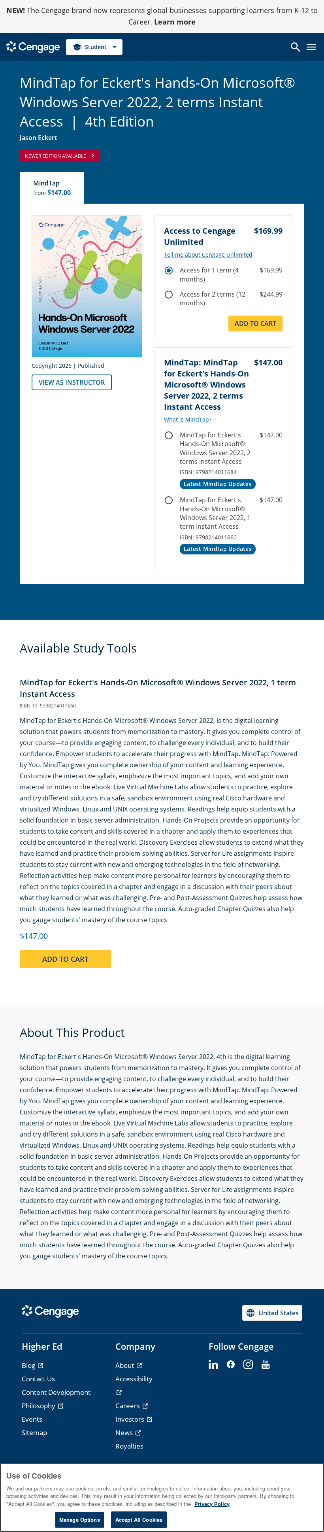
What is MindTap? (187, 419)
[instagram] (248, 1365)
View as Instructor (72, 382)
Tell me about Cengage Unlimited (208, 255)
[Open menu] (311, 47)
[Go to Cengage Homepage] (33, 46)
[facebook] (230, 1365)
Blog (29, 1365)
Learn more (175, 21)
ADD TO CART (65, 959)
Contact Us (38, 1378)
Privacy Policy (212, 1503)
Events (32, 1419)
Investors (130, 1419)
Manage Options (79, 1519)
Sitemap (34, 1432)
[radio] (168, 270)
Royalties (129, 1446)
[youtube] (265, 1365)
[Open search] (295, 47)
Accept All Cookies (138, 1519)
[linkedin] (213, 1365)
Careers (128, 1405)
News (124, 1432)
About (125, 1365)
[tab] (52, 188)
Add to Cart (255, 323)
